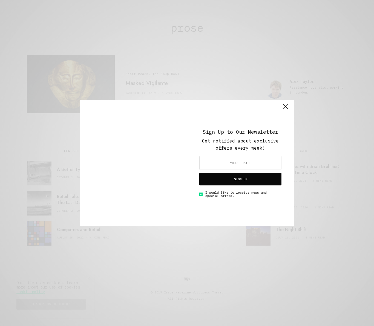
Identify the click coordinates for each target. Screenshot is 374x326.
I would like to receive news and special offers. (236, 194)
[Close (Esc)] (285, 109)
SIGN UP (240, 179)
